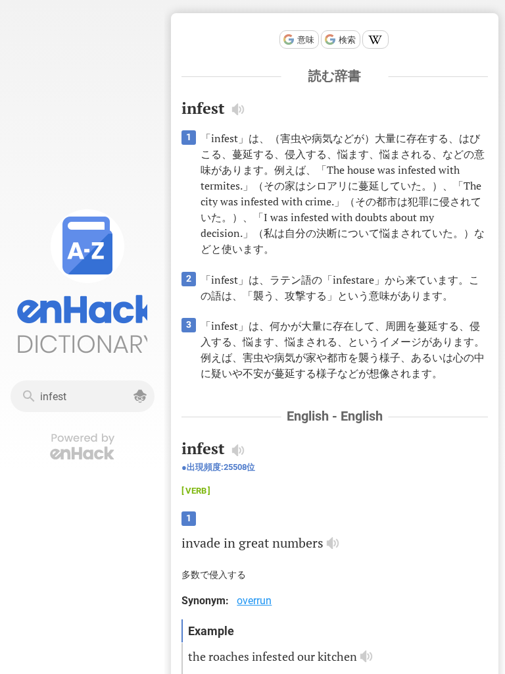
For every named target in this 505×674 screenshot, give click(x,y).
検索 (347, 40)
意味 (305, 40)
